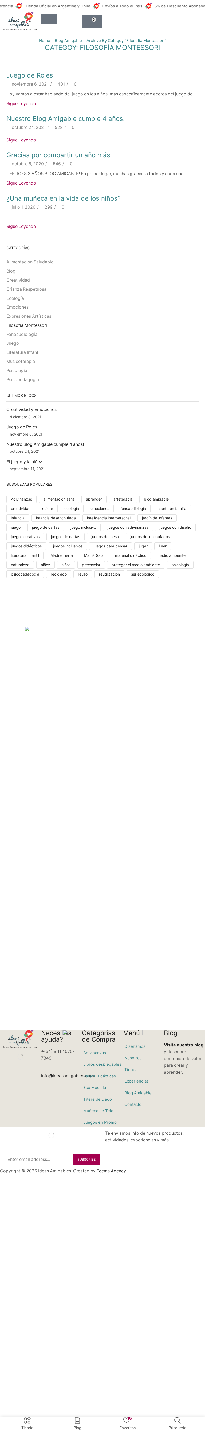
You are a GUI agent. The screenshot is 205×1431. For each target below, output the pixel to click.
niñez (45, 564)
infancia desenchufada (56, 518)
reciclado (59, 574)
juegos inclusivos (67, 546)
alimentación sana (59, 499)
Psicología (16, 370)
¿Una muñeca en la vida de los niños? (63, 198)
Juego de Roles (29, 75)
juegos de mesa (105, 536)
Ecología (15, 298)
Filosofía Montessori (26, 325)
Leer (163, 546)
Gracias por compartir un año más (58, 155)
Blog (10, 271)
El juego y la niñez (24, 461)
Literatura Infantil (23, 352)
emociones (99, 508)
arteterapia (123, 499)
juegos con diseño (175, 527)
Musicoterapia (20, 361)
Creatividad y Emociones (31, 409)
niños (65, 564)
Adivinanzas (21, 499)
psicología (180, 564)
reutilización (109, 574)
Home (44, 40)
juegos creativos (25, 536)
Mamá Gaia (94, 555)
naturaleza (20, 564)
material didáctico (130, 555)
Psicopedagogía (22, 379)
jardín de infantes (157, 518)
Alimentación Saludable (29, 261)
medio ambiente (171, 555)
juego (16, 527)
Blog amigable (68, 40)
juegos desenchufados (150, 536)
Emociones (17, 307)
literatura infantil (25, 555)
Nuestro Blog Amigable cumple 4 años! (65, 118)
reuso (83, 574)
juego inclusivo (83, 527)
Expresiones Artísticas (28, 316)
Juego (12, 343)
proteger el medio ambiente (136, 564)
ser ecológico (142, 574)
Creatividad (18, 280)
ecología (71, 508)
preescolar (91, 564)
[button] (49, 19)
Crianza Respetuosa (26, 289)
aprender (94, 499)
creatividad (21, 508)
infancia (18, 518)
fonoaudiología (133, 508)
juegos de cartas (65, 536)
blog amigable (156, 499)
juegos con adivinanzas (128, 527)
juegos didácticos (26, 546)
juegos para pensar (110, 546)
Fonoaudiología (21, 334)
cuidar (47, 508)
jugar (143, 546)
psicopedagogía (25, 574)
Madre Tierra (61, 555)
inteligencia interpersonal (109, 518)
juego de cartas (45, 527)
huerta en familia (171, 508)
